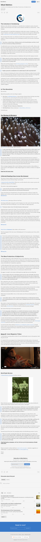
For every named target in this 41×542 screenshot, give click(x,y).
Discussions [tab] (9, 492)
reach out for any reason (22, 448)
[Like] (2, 12)
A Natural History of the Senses (24, 108)
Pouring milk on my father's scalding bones (11, 503)
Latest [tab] (5, 492)
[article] (20, 498)
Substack (15, 539)
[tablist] (5, 480)
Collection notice (27, 534)
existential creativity (30, 304)
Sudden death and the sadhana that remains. (9, 505)
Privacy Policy (28, 467)
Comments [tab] (3, 479)
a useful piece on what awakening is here (11, 34)
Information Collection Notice (20, 467)
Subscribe (33, 1)
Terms (23, 534)
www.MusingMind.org (23, 449)
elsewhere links (10, 306)
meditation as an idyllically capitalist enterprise (24, 324)
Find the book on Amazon (7, 442)
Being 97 (3, 334)
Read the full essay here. (7, 171)
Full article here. (4, 195)
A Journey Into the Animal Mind (7, 182)
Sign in (38, 1)
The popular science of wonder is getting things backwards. (12, 511)
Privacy (20, 534)
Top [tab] (2, 492)
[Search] (39, 493)
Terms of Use (26, 466)
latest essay (4, 147)
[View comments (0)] (4, 12)
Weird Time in (4, 229)
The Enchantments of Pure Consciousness (10, 510)
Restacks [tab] (7, 479)
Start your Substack (17, 537)
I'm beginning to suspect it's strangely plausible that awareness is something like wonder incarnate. (17, 498)
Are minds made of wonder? (7, 495)
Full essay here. (4, 224)
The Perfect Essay (4, 200)
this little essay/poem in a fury (22, 64)
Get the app (26, 537)
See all (3, 516)
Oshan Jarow (7, 499)
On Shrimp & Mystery (12, 96)
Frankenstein (9, 229)
